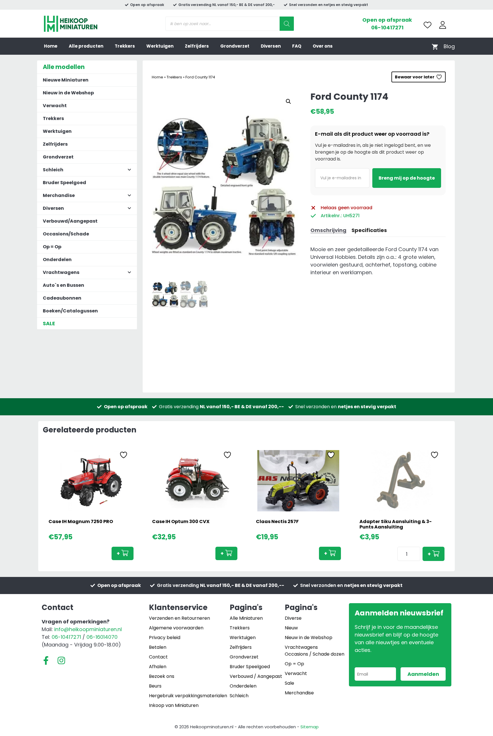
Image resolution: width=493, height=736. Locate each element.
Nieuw (291, 628)
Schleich (239, 695)
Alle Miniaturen (246, 618)
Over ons (323, 46)
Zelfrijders (197, 46)
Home (50, 46)
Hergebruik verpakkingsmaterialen (188, 695)
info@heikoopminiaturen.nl (88, 629)
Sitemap (309, 727)
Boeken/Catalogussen (70, 311)
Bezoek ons (161, 676)
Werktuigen (159, 46)
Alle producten (86, 46)
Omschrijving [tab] (328, 230)
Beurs (155, 686)
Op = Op (52, 246)
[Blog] (449, 46)
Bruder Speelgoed (64, 182)
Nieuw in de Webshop (68, 93)
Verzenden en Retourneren (179, 618)
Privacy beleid (164, 637)
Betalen (157, 647)
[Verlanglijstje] (427, 25)
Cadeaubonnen (62, 298)
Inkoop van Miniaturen (174, 705)
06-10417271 (387, 27)
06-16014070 (102, 637)
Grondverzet (234, 46)
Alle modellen (64, 67)
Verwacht (55, 105)
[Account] (442, 25)
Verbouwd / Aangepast (256, 676)
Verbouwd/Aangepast (70, 221)
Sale (289, 683)
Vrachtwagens (301, 647)
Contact (158, 657)
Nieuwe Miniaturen (65, 80)
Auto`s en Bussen (63, 285)
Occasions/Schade (66, 234)
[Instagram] (61, 660)
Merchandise (299, 693)
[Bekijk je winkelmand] (435, 46)
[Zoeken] (287, 24)
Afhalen (157, 666)
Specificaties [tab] (369, 230)
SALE (49, 323)
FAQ (296, 46)
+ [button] (118, 553)
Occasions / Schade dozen (314, 654)
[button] (288, 101)
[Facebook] (46, 660)
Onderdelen (57, 259)
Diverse (293, 618)
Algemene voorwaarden (176, 628)
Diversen (271, 46)
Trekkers (125, 46)
